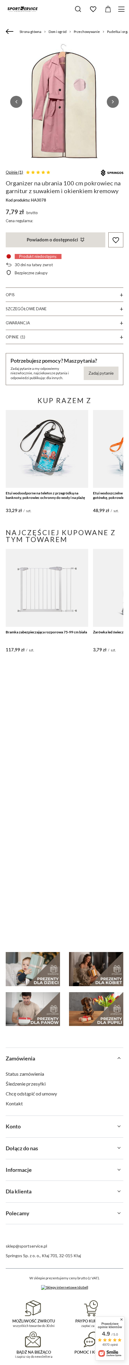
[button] (16, 102)
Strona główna (30, 32)
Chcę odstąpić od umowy (31, 1093)
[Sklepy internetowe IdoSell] (64, 1287)
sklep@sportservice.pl (26, 1246)
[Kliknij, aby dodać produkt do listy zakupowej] (115, 240)
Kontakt (14, 1103)
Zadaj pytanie (101, 373)
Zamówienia (20, 1058)
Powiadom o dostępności (52, 239)
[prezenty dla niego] (33, 1009)
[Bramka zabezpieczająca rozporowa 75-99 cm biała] (47, 588)
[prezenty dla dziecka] (33, 969)
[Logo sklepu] (22, 9)
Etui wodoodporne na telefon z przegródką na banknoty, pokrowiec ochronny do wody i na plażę (45, 495)
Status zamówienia (25, 1074)
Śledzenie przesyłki (26, 1083)
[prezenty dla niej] (96, 969)
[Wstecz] (10, 32)
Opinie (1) (14, 172)
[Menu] (122, 9)
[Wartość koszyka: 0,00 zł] (108, 9)
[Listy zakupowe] (93, 9)
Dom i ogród (58, 32)
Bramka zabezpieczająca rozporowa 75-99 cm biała (46, 632)
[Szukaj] (78, 9)
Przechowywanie (87, 32)
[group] (64, 102)
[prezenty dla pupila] (96, 1009)
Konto (13, 1126)
